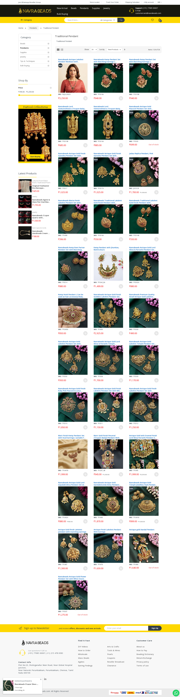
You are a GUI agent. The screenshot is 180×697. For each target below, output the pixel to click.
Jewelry (34, 197)
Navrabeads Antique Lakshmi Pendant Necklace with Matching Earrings (70, 60)
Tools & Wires (113, 650)
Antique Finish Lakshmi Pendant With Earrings (107, 531)
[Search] (121, 20)
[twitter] (40, 679)
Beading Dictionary (145, 654)
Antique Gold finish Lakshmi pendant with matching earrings (72, 531)
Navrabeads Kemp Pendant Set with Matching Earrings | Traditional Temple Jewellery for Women (108, 60)
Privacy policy (143, 662)
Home (20, 28)
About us (141, 646)
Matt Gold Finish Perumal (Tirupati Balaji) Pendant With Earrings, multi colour (106, 437)
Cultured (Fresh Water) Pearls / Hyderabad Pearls (41, 182)
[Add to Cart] (85, 98)
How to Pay (142, 650)
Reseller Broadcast (115, 662)
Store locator (95, 2)
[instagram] (24, 679)
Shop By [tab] (23, 80)
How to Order (84, 650)
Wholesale (82, 654)
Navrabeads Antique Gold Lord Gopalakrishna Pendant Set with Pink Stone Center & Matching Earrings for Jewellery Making (72, 484)
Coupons (111, 658)
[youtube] (29, 679)
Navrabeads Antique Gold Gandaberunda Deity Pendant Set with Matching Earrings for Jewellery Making (107, 484)
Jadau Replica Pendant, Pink (141, 153)
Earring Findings (85, 665)
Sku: (60, 94)
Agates (81, 662)
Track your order (112, 2)
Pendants (33, 28)
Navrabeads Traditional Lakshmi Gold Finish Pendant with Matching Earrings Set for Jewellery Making (108, 201)
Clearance (111, 665)
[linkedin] (45, 679)
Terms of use (143, 665)
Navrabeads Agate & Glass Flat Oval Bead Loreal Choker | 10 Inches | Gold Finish (41, 201)
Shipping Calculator (132, 2)
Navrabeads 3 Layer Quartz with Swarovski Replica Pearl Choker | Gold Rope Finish (40, 216)
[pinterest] (34, 679)
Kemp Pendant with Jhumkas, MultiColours (106, 248)
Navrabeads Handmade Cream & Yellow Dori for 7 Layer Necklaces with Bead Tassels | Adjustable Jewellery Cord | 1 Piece (41, 232)
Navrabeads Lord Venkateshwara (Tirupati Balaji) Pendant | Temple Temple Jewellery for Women (71, 107)
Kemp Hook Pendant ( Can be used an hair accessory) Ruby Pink (70, 295)
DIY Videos (83, 646)
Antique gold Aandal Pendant (141, 530)
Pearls (110, 654)
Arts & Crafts (113, 646)
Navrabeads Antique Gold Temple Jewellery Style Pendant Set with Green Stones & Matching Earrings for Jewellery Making (142, 484)
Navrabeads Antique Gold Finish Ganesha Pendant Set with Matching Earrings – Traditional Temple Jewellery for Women (72, 154)
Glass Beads (83, 658)
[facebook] (19, 679)
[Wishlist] (152, 20)
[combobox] (81, 20)
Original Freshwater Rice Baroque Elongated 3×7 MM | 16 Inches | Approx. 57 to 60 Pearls (41, 187)
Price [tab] (20, 88)
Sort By (102, 49)
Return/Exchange (144, 658)
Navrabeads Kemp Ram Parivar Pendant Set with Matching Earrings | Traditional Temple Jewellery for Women (71, 248)
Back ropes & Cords (39, 228)
